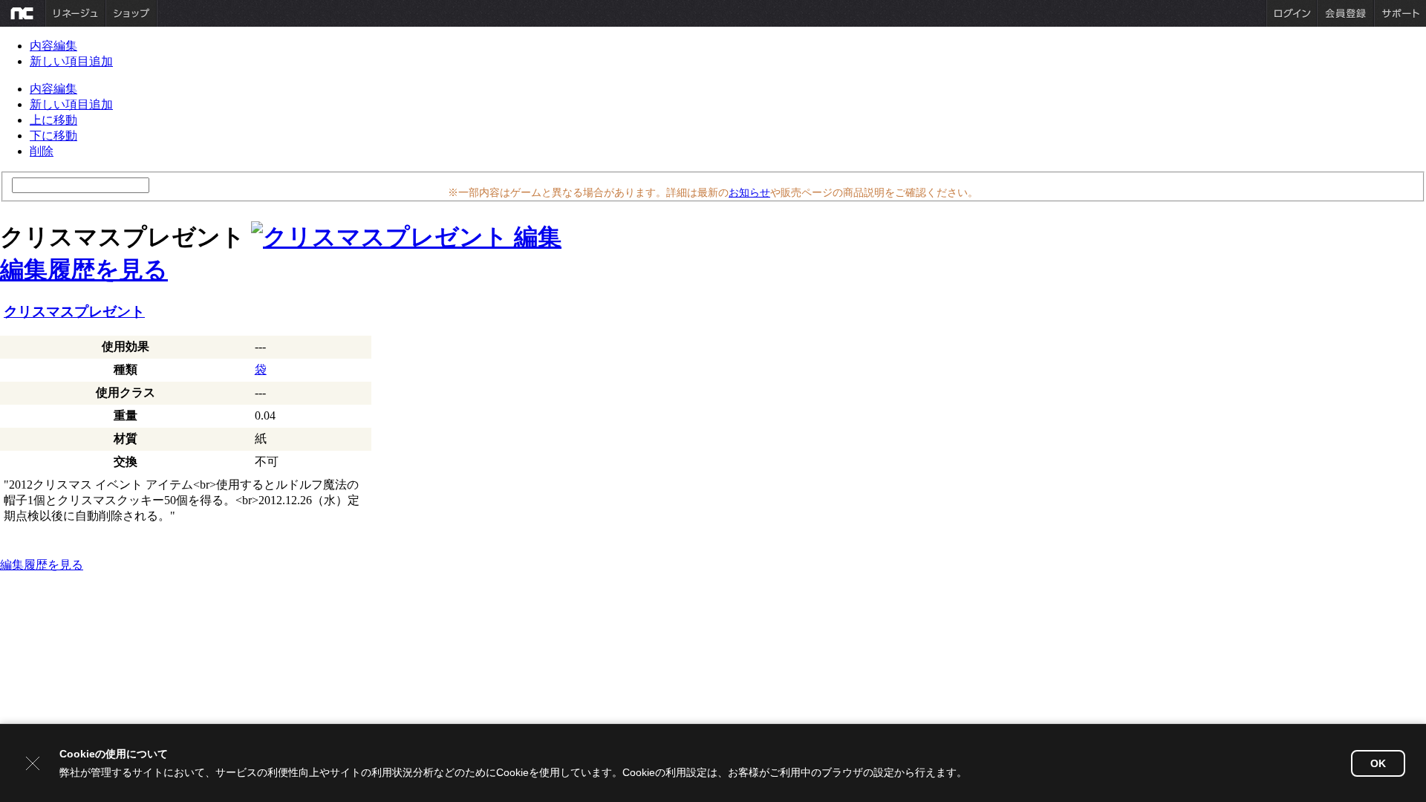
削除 (41, 151)
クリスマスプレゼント (74, 311)
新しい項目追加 (71, 61)
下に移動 (53, 135)
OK (1378, 763)
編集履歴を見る (84, 269)
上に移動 (53, 120)
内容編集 (53, 45)
